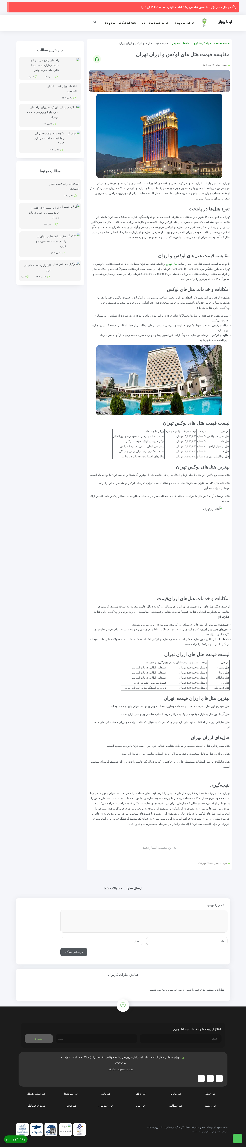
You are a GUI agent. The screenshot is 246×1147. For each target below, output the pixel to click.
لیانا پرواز (110, 23)
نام (222, 940)
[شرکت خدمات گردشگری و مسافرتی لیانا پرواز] (214, 22)
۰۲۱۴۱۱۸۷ (121, 1063)
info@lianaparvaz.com (121, 1069)
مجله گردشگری (128, 23)
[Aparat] (201, 1078)
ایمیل (137, 940)
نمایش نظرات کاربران (123, 975)
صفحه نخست (222, 43)
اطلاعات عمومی (180, 43)
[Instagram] (210, 1078)
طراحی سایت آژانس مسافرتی (215, 1132)
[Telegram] (219, 1078)
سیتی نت (194, 1132)
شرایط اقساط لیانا (159, 23)
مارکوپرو (171, 263)
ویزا (143, 23)
